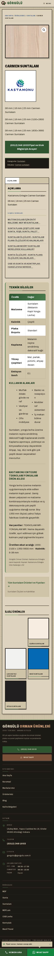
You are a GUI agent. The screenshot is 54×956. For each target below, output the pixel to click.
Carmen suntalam (22, 165)
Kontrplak (6, 923)
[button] (43, 29)
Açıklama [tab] (12, 181)
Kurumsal (6, 782)
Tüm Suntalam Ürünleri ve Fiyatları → (26, 585)
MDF (4, 891)
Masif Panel (7, 929)
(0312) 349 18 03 (29, 749)
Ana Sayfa (7, 775)
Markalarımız (8, 788)
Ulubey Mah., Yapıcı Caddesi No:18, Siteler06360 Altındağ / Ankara (27, 830)
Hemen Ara (15, 952)
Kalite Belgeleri (9, 807)
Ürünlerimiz (20, 15)
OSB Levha (7, 917)
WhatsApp (29, 757)
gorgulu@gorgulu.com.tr (19, 855)
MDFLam (6, 910)
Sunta (5, 898)
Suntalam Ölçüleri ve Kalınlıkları (21, 592)
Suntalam (31, 15)
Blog (4, 801)
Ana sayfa (9, 15)
